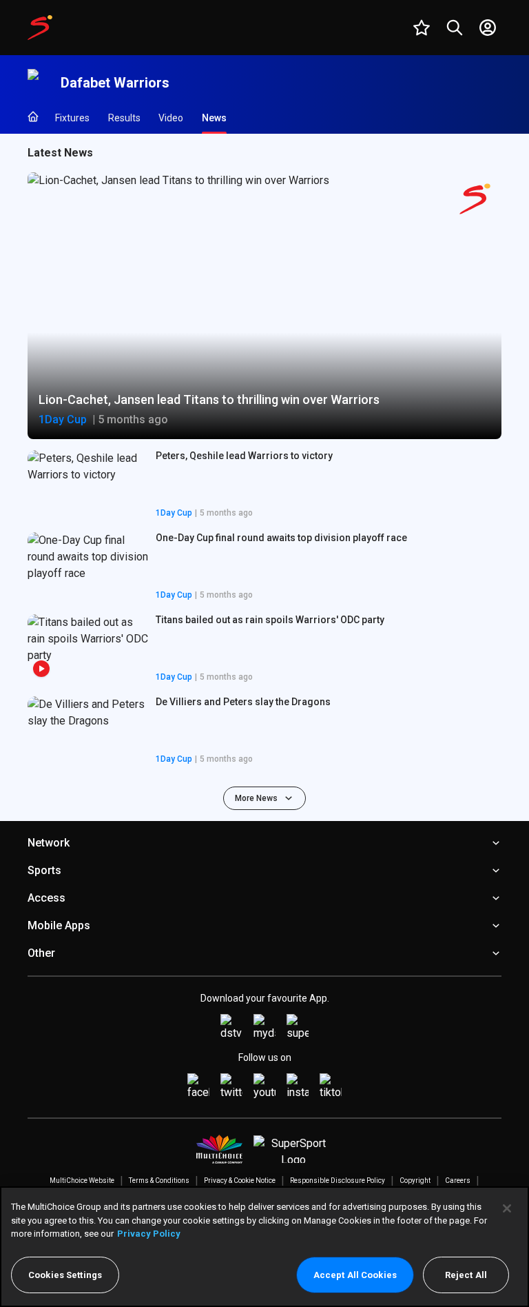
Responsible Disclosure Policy (337, 1180)
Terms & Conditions (159, 1180)
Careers (457, 1180)
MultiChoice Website (82, 1180)
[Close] (507, 1208)
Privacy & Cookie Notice (240, 1180)
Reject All (466, 1275)
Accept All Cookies (355, 1275)
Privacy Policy (148, 1233)
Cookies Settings (65, 1275)
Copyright (415, 1180)
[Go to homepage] (40, 27)
